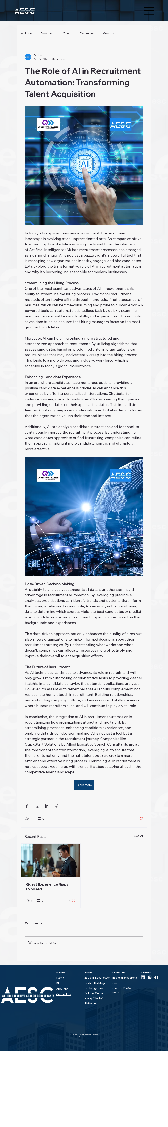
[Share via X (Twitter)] (37, 806)
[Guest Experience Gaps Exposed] (50, 860)
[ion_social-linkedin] (143, 977)
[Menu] (149, 11)
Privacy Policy (83, 1037)
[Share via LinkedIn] (47, 806)
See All (138, 836)
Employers (48, 33)
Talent (67, 33)
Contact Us (63, 994)
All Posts (26, 33)
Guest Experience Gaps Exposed (47, 886)
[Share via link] (57, 806)
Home (60, 978)
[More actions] (140, 57)
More (106, 33)
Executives (87, 33)
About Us (62, 989)
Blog (59, 983)
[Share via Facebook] (27, 806)
